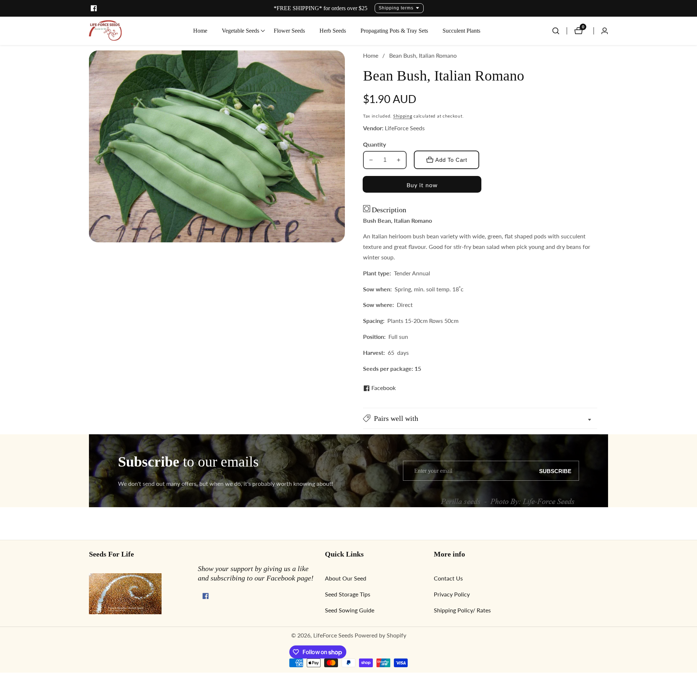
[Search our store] (559, 30)
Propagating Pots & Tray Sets (394, 31)
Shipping (402, 116)
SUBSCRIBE (555, 471)
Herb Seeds (332, 31)
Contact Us (448, 578)
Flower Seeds (289, 31)
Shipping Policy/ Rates (462, 610)
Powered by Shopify (380, 635)
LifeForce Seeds (333, 635)
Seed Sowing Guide (349, 610)
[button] (240, 31)
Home (200, 31)
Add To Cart (451, 160)
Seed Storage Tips (347, 594)
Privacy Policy (452, 594)
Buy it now (422, 184)
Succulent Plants (461, 31)
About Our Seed (345, 578)
